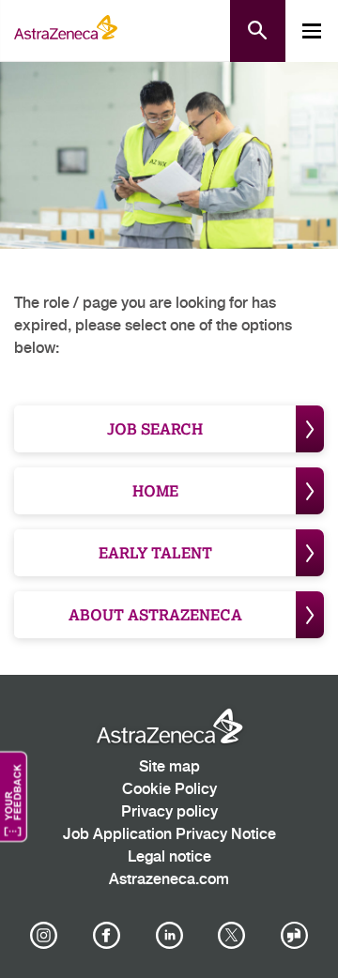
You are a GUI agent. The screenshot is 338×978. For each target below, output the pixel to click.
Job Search (155, 428)
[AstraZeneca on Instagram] (44, 936)
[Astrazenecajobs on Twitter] (232, 936)
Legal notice (169, 857)
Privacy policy (169, 812)
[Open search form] (257, 31)
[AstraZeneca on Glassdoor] (295, 936)
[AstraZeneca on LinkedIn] (169, 936)
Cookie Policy (169, 790)
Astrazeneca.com (169, 880)
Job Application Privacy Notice (169, 835)
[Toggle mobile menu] (311, 31)
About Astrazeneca (155, 614)
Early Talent (155, 552)
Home (155, 490)
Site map (169, 767)
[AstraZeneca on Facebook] (106, 936)
